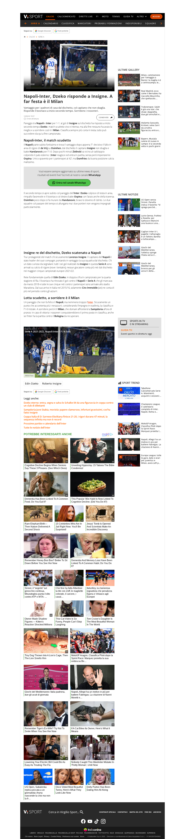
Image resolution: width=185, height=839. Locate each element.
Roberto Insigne (51, 383)
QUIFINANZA (129, 833)
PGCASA (79, 833)
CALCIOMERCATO (66, 16)
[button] (161, 23)
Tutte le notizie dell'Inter (37, 427)
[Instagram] (103, 823)
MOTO (105, 16)
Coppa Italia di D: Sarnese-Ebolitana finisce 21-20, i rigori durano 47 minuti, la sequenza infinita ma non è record (66, 418)
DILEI (112, 833)
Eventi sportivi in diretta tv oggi (136, 333)
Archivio (157, 812)
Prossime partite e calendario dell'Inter (45, 423)
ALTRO (140, 16)
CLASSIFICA (68, 23)
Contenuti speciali (107, 812)
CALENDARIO (51, 23)
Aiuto (82, 836)
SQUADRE (150, 23)
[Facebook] (83, 823)
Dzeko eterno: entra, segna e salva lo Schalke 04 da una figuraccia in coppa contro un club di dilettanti (68, 404)
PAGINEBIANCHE (90, 833)
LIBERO (33, 833)
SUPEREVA (151, 833)
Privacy (46, 836)
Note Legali (38, 836)
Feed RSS (148, 812)
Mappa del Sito (136, 812)
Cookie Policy (56, 836)
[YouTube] (90, 823)
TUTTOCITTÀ (103, 833)
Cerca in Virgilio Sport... (64, 812)
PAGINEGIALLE (51, 833)
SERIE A (41, 37)
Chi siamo (29, 836)
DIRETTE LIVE (85, 16)
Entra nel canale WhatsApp (71, 182)
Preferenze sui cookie (70, 836)
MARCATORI (84, 23)
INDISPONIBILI (133, 23)
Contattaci (123, 812)
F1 (97, 16)
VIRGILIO (40, 833)
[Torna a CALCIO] (25, 23)
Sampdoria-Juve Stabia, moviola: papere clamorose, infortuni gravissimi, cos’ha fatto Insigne (67, 411)
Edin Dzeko (31, 383)
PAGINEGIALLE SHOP (66, 833)
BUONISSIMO (141, 833)
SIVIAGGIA (119, 833)
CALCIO (50, 16)
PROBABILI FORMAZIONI (108, 23)
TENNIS (116, 16)
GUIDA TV (128, 16)
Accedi (156, 16)
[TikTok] (96, 823)
